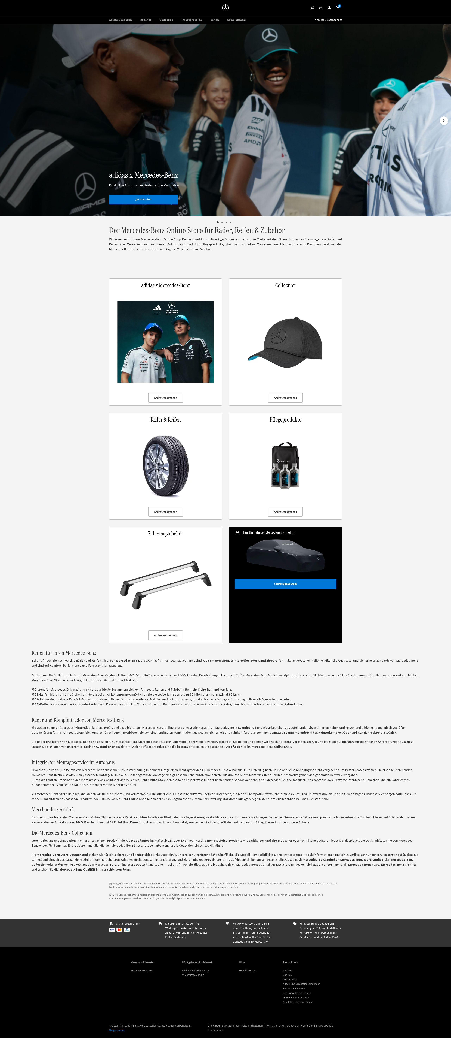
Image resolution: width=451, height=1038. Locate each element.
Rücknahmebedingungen (195, 970)
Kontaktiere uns (247, 970)
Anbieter (287, 970)
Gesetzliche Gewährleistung (298, 1002)
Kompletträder (236, 20)
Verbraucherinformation (296, 997)
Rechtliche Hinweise (294, 988)
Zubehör (145, 20)
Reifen (214, 20)
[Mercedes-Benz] (225, 7)
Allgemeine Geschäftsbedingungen (301, 984)
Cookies (287, 975)
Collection (166, 20)
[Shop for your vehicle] (321, 8)
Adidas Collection (120, 20)
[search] (312, 8)
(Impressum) (117, 1030)
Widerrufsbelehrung (193, 975)
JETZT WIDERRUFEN (142, 970)
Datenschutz (289, 979)
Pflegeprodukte (191, 20)
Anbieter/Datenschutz (328, 20)
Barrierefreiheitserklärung (297, 993)
